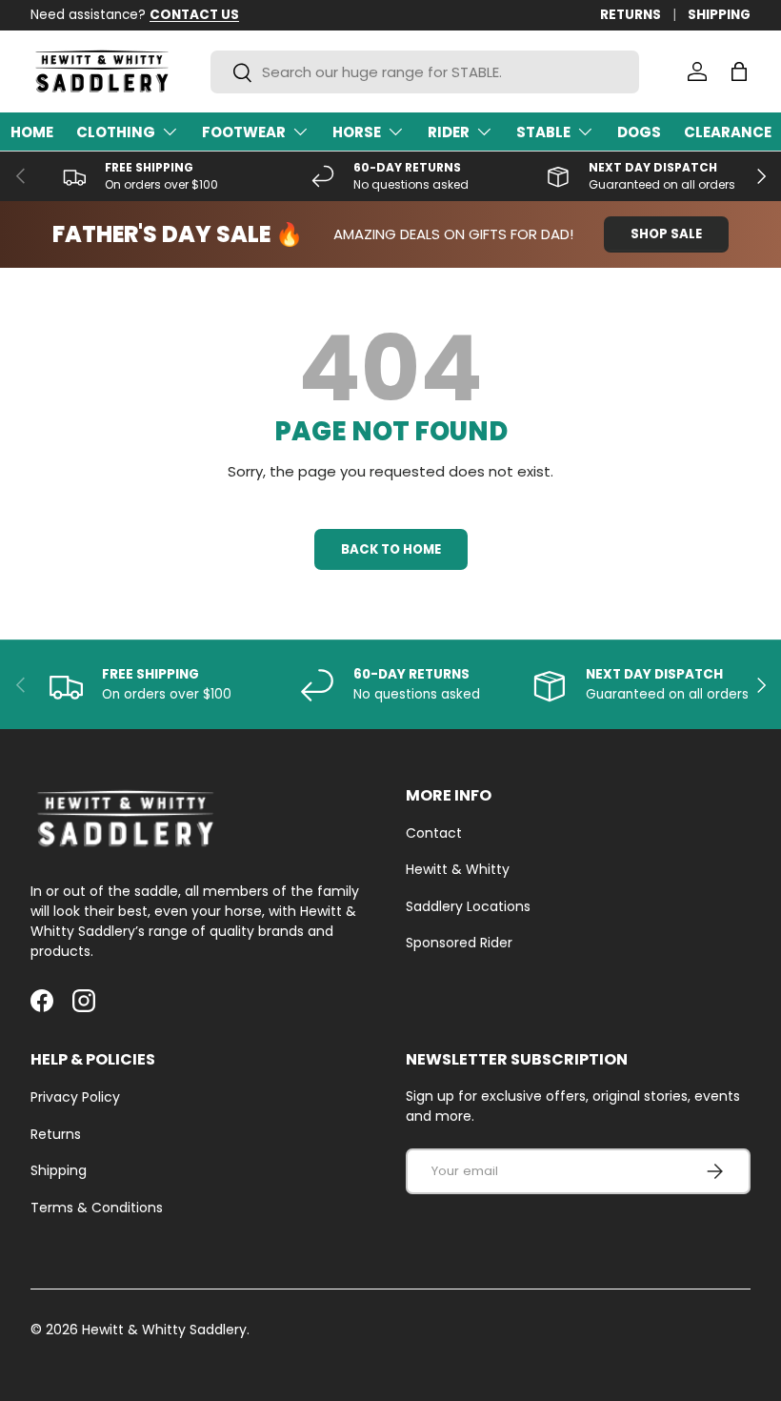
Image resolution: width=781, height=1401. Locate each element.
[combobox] (424, 72)
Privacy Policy (75, 1097)
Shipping (58, 1170)
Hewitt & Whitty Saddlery (164, 1329)
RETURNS (630, 15)
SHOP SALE (666, 234)
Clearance (727, 132)
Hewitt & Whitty (458, 869)
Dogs (639, 132)
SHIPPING (719, 15)
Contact (434, 833)
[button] (739, 71)
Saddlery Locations (468, 906)
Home (31, 132)
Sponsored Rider (459, 942)
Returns (55, 1134)
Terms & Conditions (96, 1207)
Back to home (391, 549)
